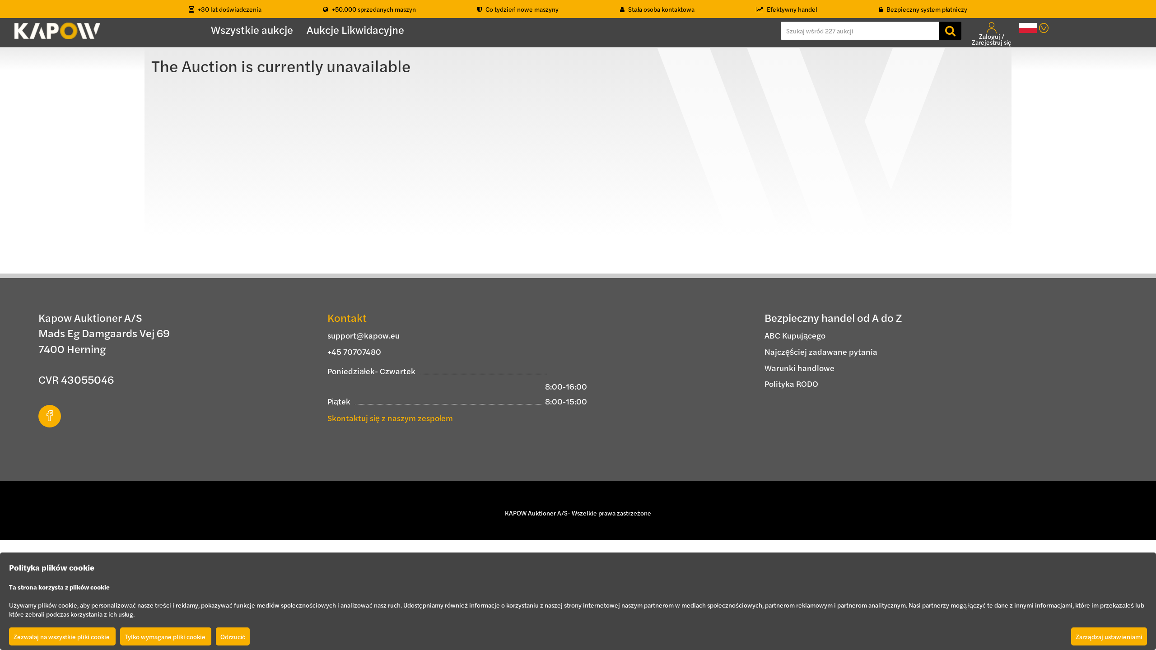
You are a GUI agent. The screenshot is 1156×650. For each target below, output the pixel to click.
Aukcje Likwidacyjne (355, 29)
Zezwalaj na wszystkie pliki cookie (62, 636)
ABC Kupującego (794, 335)
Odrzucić (232, 636)
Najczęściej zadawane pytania (820, 351)
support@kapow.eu (363, 335)
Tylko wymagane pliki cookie (166, 636)
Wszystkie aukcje (252, 29)
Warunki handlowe (799, 367)
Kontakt (347, 317)
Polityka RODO (791, 383)
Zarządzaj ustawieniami (1109, 636)
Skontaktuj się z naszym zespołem (390, 417)
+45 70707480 (354, 351)
